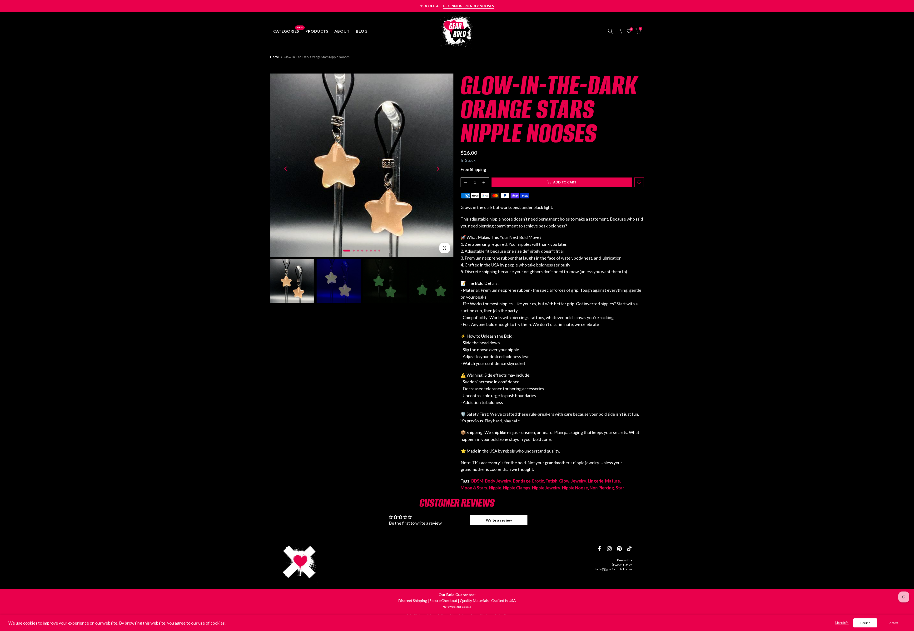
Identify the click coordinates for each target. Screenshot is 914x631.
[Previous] (286, 168)
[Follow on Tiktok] (629, 549)
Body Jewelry (498, 480)
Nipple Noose (575, 487)
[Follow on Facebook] (599, 549)
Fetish (551, 480)
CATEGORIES (288, 30)
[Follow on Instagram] (609, 549)
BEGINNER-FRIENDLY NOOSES (468, 6)
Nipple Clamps (516, 487)
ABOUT (342, 31)
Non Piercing (602, 487)
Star (620, 487)
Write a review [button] (499, 520)
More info (842, 623)
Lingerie (595, 480)
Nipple (495, 487)
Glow (564, 480)
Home (274, 57)
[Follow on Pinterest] (619, 549)
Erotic (538, 480)
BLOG (362, 31)
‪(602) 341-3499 (622, 564)
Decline (865, 623)
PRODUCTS (316, 31)
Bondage (522, 480)
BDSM (477, 480)
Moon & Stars (474, 487)
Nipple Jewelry (546, 487)
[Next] (437, 168)
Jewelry (578, 480)
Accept (893, 623)
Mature (612, 480)
